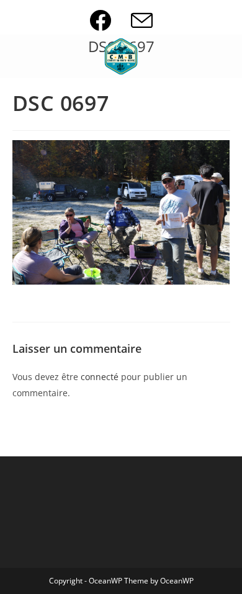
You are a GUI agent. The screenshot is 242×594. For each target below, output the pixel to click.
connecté (100, 377)
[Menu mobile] (16, 56)
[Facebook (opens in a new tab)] (110, 20)
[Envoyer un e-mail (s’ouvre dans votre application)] (142, 20)
